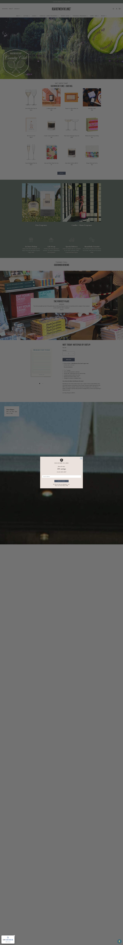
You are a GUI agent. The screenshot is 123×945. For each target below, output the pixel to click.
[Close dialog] (81, 458)
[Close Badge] (14, 936)
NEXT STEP (61, 481)
